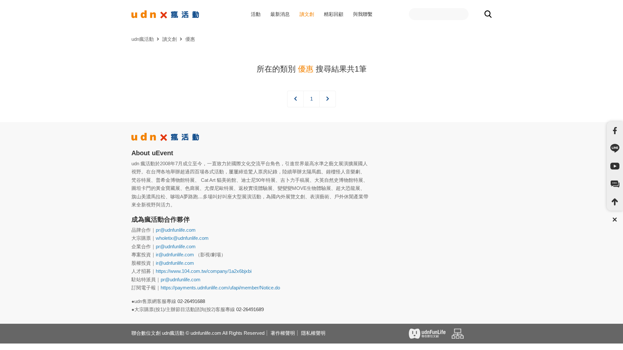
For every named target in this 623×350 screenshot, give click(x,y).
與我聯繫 (363, 14)
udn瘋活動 (142, 39)
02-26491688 (191, 301)
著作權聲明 (283, 333)
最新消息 (280, 14)
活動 (256, 14)
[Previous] (295, 99)
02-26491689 (250, 309)
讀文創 (306, 14)
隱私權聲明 (313, 333)
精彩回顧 (333, 14)
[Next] (327, 99)
